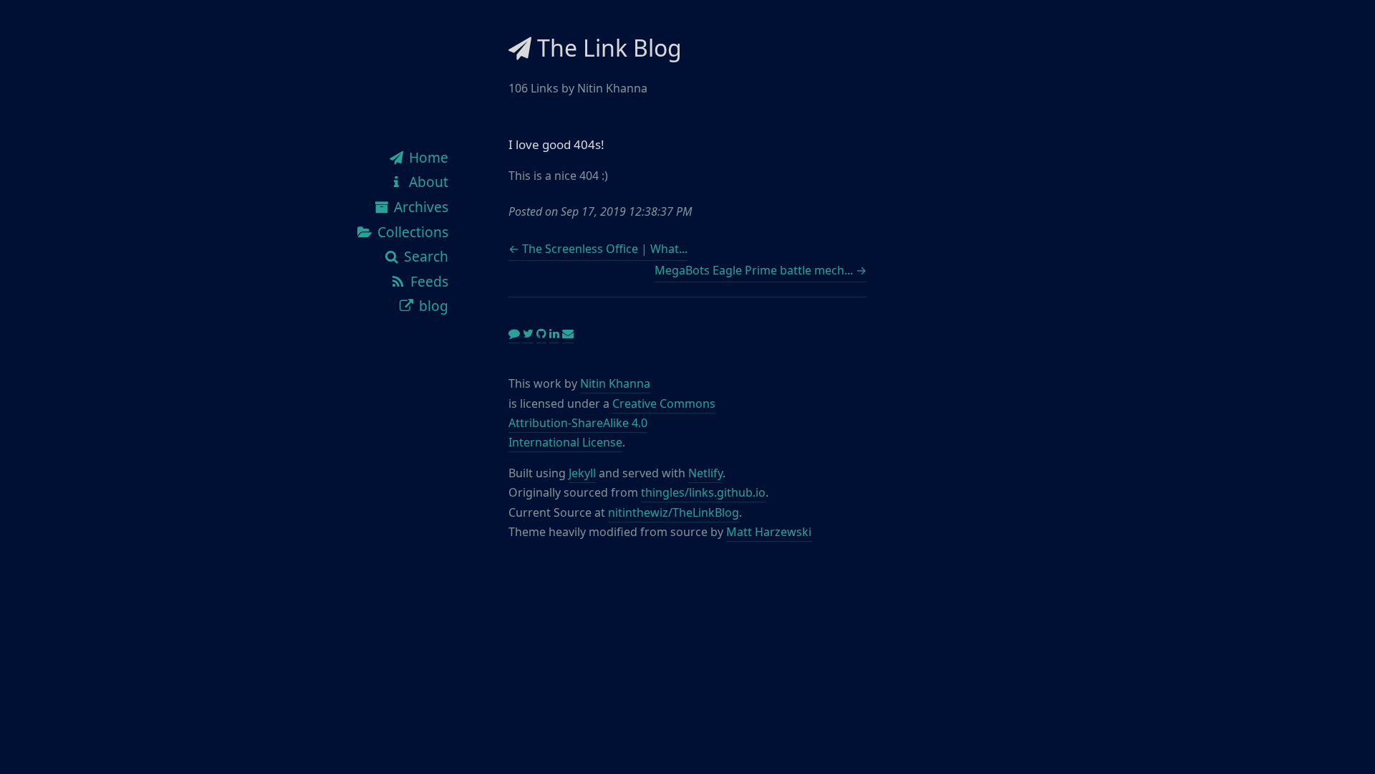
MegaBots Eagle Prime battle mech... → (761, 270)
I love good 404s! (556, 144)
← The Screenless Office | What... (598, 249)
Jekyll (582, 473)
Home (426, 157)
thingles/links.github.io (703, 492)
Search (424, 256)
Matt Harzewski (768, 532)
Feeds (427, 281)
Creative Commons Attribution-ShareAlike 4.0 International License (611, 423)
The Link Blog (606, 47)
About (426, 181)
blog (431, 305)
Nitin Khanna (615, 383)
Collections (411, 232)
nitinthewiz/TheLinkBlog (673, 512)
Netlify (705, 473)
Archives (419, 206)
